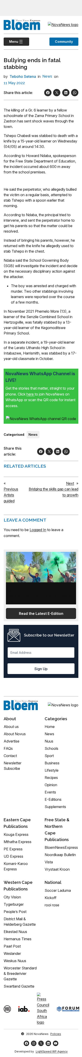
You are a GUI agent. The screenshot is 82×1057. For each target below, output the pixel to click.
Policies (55, 1034)
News (47, 76)
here (30, 394)
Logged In (38, 529)
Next (70, 483)
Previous (11, 489)
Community (64, 41)
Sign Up (41, 669)
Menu (11, 41)
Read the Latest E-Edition (41, 613)
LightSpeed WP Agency (52, 1051)
